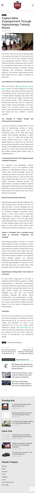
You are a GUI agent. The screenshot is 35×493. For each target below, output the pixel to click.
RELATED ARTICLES (8, 359)
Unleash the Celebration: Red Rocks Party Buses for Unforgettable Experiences (22, 445)
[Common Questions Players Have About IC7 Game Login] (5, 406)
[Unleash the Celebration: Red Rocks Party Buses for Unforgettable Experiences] (6, 445)
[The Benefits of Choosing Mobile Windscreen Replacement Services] (6, 437)
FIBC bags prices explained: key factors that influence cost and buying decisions (22, 366)
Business (9, 12)
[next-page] (6, 390)
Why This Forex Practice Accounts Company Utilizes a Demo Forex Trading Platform (22, 383)
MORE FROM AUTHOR (22, 359)
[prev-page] (3, 390)
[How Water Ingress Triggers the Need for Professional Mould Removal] (6, 424)
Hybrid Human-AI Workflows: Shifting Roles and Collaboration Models (25, 351)
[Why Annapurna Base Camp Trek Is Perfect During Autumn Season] (6, 415)
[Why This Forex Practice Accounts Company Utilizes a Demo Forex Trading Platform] (6, 382)
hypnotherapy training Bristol (14, 342)
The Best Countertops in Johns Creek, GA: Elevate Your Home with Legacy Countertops (22, 375)
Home (3, 12)
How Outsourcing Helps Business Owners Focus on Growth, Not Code (9, 351)
